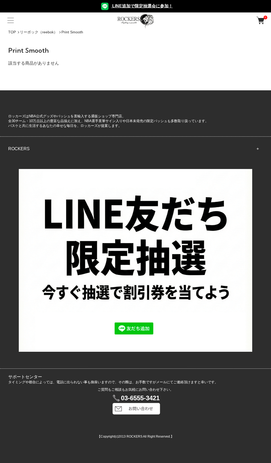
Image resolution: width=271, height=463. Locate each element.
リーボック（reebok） (38, 32)
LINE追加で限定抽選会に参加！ (142, 6)
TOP (12, 32)
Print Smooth (72, 32)
